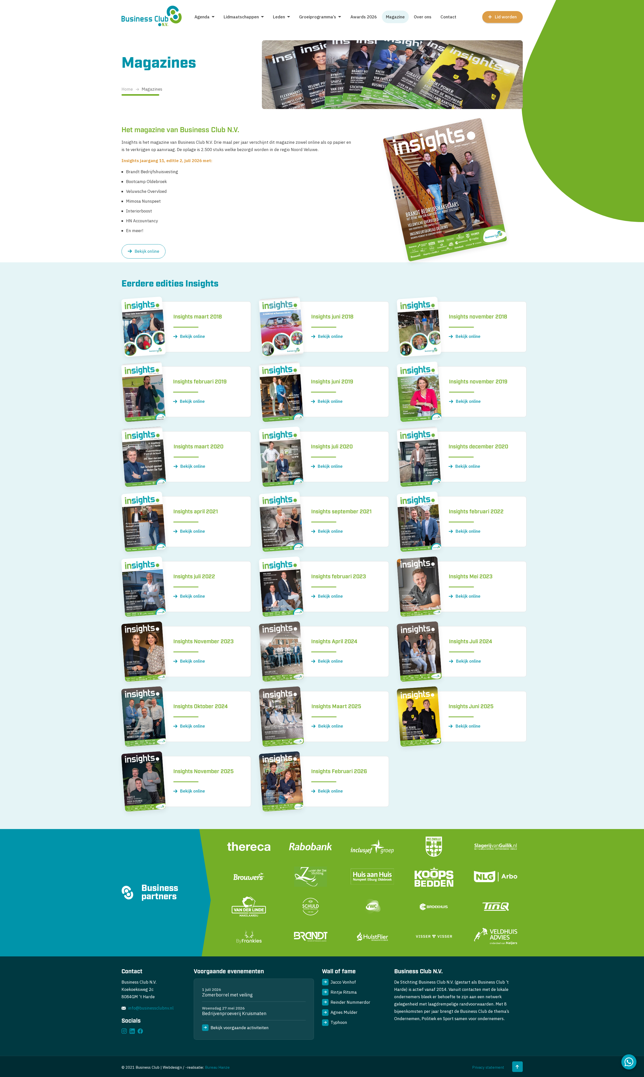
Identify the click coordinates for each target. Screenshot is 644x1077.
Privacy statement (488, 1067)
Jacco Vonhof (343, 982)
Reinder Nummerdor (350, 1002)
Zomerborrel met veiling (227, 994)
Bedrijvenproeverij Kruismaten (234, 1013)
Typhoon (339, 1022)
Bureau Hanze (217, 1067)
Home (127, 89)
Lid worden (506, 17)
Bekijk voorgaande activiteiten (240, 1027)
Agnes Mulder (344, 1012)
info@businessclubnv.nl (151, 1008)
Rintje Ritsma (344, 992)
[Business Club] (152, 17)
